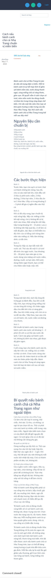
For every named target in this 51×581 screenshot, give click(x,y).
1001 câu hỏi (18, 55)
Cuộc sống (26, 55)
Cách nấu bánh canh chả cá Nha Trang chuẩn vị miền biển (9, 40)
